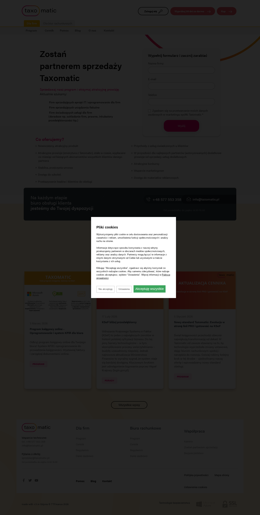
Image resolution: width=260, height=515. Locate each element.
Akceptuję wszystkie (149, 289)
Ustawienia (124, 289)
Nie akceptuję (105, 289)
